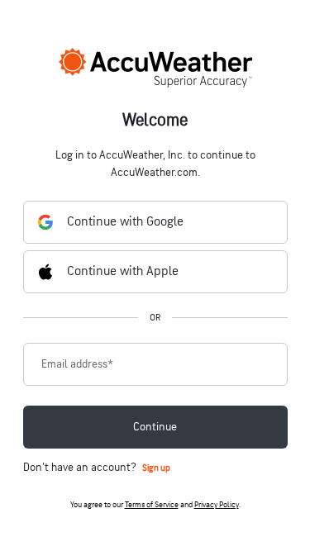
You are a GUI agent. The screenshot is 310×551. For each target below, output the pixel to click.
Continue (155, 427)
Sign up (156, 468)
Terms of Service (152, 505)
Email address (77, 364)
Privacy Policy (216, 505)
